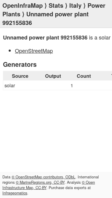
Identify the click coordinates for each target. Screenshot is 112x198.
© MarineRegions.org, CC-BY (40, 182)
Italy (75, 5)
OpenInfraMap (22, 5)
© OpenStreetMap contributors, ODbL (43, 177)
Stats (56, 5)
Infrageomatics (14, 193)
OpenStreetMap (34, 50)
